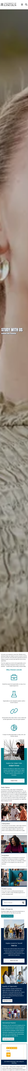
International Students (8, 1039)
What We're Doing (7, 1000)
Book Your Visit (14, 960)
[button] (22, 4)
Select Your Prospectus (7, 916)
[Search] (23, 903)
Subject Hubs (14, 780)
